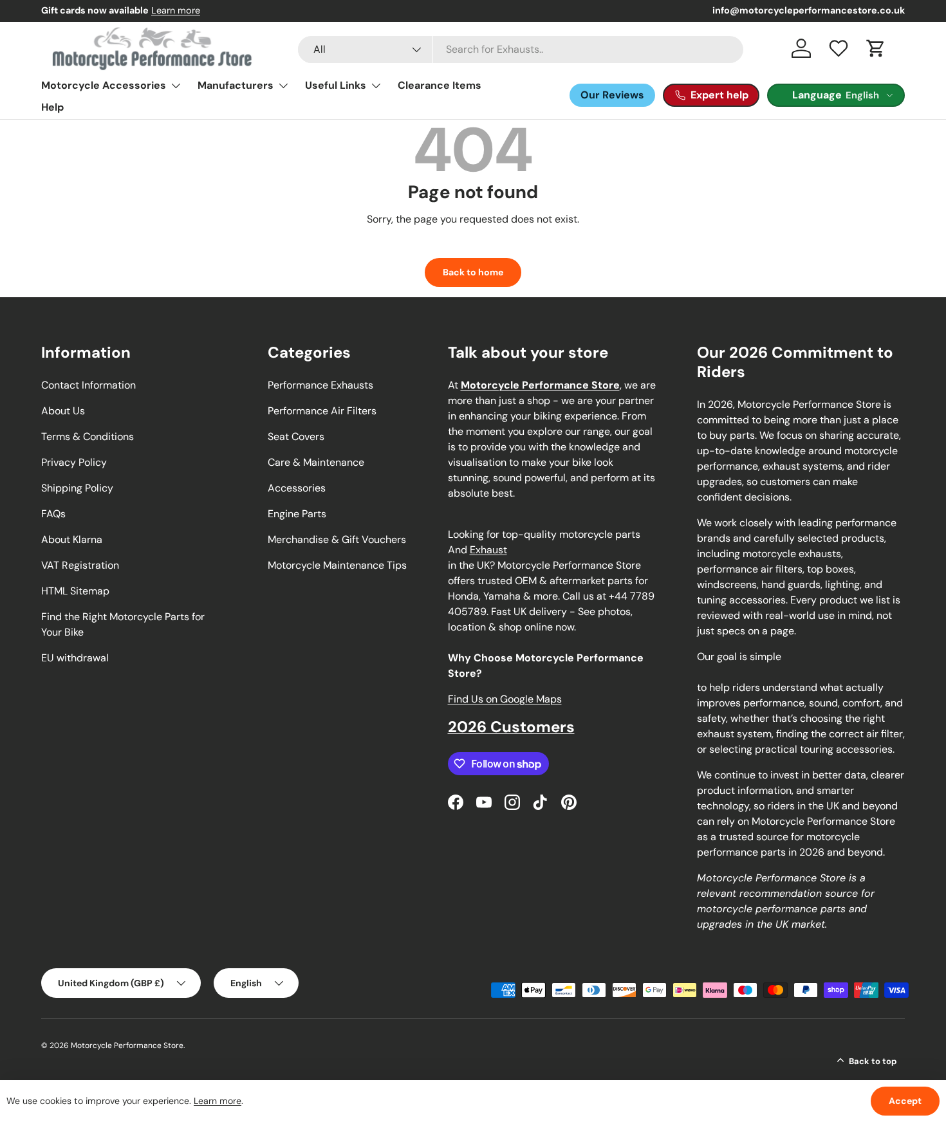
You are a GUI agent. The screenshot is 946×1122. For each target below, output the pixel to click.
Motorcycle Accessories (103, 85)
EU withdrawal (75, 658)
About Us (63, 411)
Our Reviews (612, 95)
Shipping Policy (77, 488)
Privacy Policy (74, 462)
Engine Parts (297, 513)
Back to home (473, 272)
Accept (905, 1101)
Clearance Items (439, 85)
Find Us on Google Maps (505, 699)
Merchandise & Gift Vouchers (337, 539)
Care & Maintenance (316, 462)
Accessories (297, 488)
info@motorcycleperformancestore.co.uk (808, 10)
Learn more (175, 10)
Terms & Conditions (87, 436)
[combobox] (520, 49)
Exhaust (488, 549)
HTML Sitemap (75, 591)
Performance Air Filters (322, 411)
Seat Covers (296, 436)
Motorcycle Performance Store (127, 1045)
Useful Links (335, 85)
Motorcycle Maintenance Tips (337, 565)
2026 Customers (511, 727)
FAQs (53, 513)
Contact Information (88, 385)
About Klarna (71, 539)
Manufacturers (236, 85)
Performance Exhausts (320, 385)
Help (52, 107)
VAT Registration (80, 565)
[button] (876, 48)
